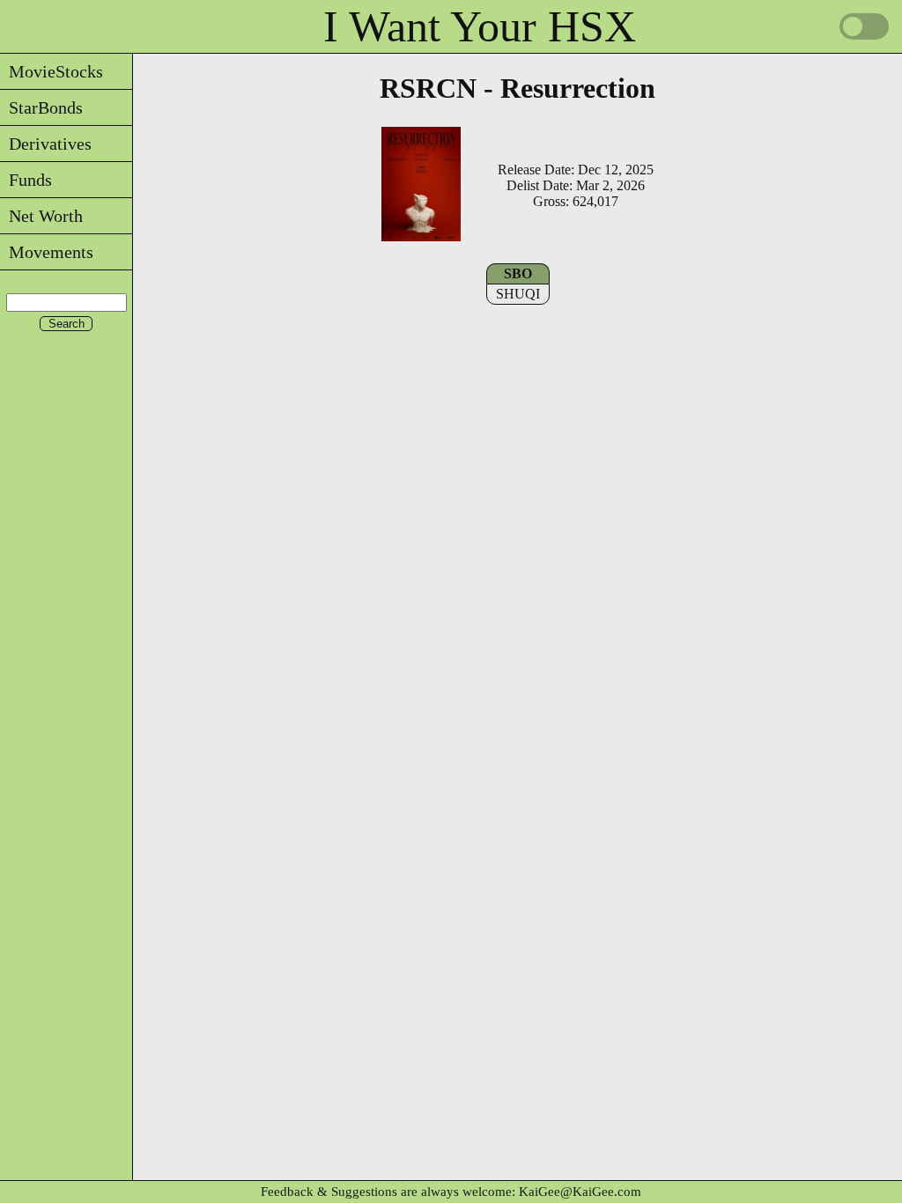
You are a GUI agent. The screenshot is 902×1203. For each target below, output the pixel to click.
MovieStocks (51, 71)
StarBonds (41, 107)
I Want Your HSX (479, 26)
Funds (26, 179)
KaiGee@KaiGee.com (580, 1192)
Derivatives (46, 143)
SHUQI (518, 293)
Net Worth (41, 215)
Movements (46, 252)
